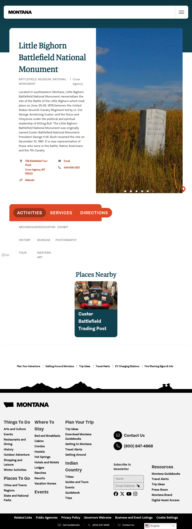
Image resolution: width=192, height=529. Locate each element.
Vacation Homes (45, 483)
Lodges (39, 467)
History (9, 449)
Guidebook (72, 492)
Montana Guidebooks (166, 473)
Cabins (39, 441)
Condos (39, 446)
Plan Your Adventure (29, 366)
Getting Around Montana (59, 366)
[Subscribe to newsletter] (138, 486)
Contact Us (134, 435)
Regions (9, 490)
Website (29, 180)
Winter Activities (15, 470)
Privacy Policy (70, 517)
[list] (55, 246)
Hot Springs (42, 457)
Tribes (69, 476)
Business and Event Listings (134, 517)
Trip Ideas (85, 366)
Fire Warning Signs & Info (159, 366)
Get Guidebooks (71, 525)
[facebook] (116, 494)
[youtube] (128, 494)
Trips (68, 498)
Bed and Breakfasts (47, 435)
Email (67, 161)
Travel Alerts (103, 366)
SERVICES (61, 212)
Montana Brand (162, 495)
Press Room (160, 489)
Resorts (39, 478)
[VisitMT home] (18, 12)
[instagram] (135, 494)
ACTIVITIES (29, 212)
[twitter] (122, 494)
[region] (139, 111)
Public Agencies (47, 517)
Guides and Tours (76, 482)
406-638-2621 (72, 167)
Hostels (39, 451)
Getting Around (75, 454)
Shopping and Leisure (13, 462)
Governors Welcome (97, 517)
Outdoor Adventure (17, 454)
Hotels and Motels (46, 462)
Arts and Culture (15, 429)
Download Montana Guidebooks (78, 436)
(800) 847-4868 (138, 446)
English (155, 526)
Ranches (40, 473)
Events (8, 434)
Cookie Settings (167, 517)
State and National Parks (16, 498)
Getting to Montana (78, 444)
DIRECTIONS (94, 212)
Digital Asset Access (165, 500)
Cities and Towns (15, 485)
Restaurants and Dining (15, 442)
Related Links (23, 517)
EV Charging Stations (127, 366)
